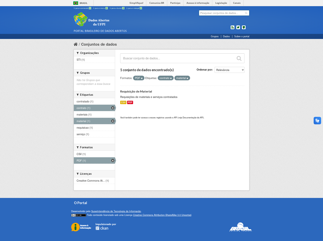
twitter (238, 28)
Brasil (83, 3)
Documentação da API (193, 117)
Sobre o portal (241, 36)
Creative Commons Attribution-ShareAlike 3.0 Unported (162, 215)
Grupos (215, 36)
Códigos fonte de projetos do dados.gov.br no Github (244, 28)
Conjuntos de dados (99, 44)
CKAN (102, 228)
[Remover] (142, 78)
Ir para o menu (100, 8)
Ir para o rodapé (133, 8)
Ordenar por (204, 69)
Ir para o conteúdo (82, 8)
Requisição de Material (136, 91)
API (175, 117)
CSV (123, 102)
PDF (130, 102)
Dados (226, 36)
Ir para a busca (117, 8)
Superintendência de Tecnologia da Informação (116, 211)
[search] (246, 13)
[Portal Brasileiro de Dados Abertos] (114, 19)
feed (232, 28)
